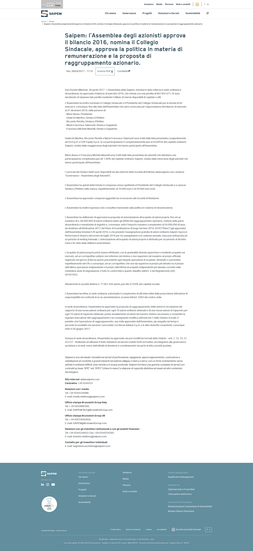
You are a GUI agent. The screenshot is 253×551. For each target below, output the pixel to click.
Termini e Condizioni (133, 529)
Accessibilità (161, 529)
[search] (207, 14)
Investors (149, 5)
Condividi (122, 71)
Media (159, 5)
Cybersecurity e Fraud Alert (181, 489)
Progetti (147, 13)
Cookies (149, 529)
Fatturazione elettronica (179, 494)
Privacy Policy (116, 529)
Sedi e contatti (183, 5)
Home (43, 22)
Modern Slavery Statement (181, 511)
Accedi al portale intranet (188, 530)
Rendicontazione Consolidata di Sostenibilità (190, 506)
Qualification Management (181, 477)
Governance (129, 13)
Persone (169, 5)
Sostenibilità (193, 13)
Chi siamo (110, 13)
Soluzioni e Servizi (168, 13)
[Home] (52, 13)
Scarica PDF (104, 71)
